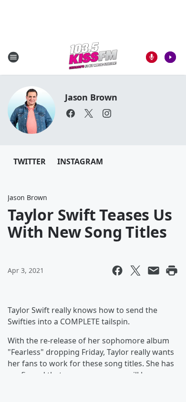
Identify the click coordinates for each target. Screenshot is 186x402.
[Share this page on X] (135, 270)
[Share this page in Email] (153, 270)
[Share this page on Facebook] (117, 270)
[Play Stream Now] (170, 57)
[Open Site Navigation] (13, 57)
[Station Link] (93, 56)
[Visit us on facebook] (70, 113)
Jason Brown (91, 97)
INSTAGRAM (80, 161)
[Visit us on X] (88, 113)
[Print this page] (171, 270)
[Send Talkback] (151, 57)
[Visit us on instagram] (107, 113)
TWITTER (29, 161)
